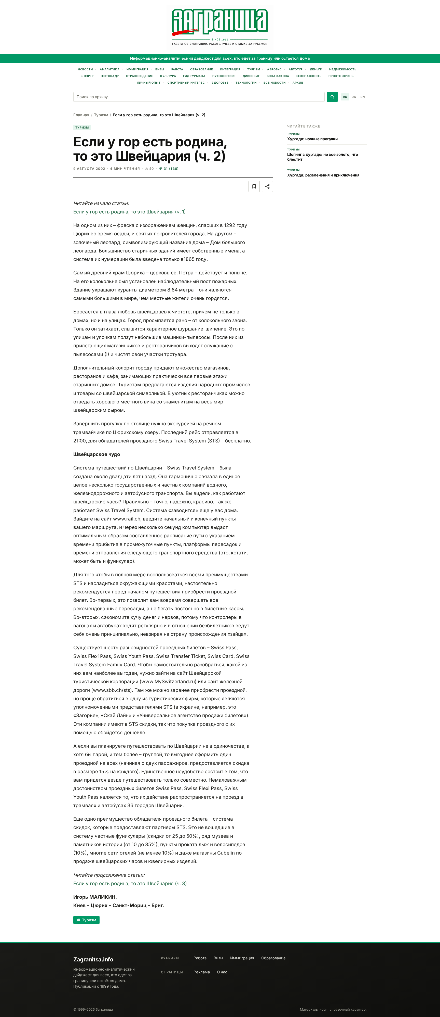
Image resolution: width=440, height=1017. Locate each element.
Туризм (253, 69)
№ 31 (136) (169, 169)
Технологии (246, 82)
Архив (298, 82)
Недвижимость (342, 69)
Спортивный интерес (186, 82)
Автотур (296, 69)
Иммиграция (137, 69)
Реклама (202, 972)
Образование (201, 69)
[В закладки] (254, 186)
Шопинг (87, 76)
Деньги (316, 69)
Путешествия (224, 76)
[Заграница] (220, 27)
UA (354, 97)
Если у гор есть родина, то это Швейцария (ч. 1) (129, 212)
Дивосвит (251, 76)
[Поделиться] (267, 186)
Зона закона (278, 76)
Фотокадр (110, 76)
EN (363, 97)
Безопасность (309, 76)
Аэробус (274, 69)
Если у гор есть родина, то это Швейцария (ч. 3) (130, 883)
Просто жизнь (340, 76)
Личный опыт (149, 82)
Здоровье (220, 82)
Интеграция (230, 69)
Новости (85, 69)
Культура (168, 76)
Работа (177, 69)
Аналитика (109, 69)
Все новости (274, 82)
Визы (159, 69)
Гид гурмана (194, 76)
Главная (81, 114)
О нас (222, 972)
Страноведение (139, 76)
